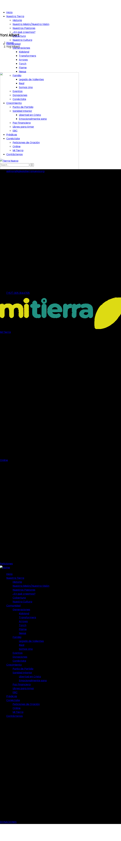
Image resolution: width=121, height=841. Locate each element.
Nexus (22, 71)
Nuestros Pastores (24, 28)
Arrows (23, 60)
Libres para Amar (23, 127)
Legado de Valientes (31, 79)
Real (21, 83)
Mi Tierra (18, 150)
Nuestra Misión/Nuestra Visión (31, 24)
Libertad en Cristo (30, 115)
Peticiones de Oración (26, 142)
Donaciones (20, 95)
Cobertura (19, 36)
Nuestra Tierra (15, 16)
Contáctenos (14, 154)
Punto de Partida (23, 107)
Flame (23, 67)
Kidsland (24, 52)
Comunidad (13, 44)
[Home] (5, 567)
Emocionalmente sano (33, 119)
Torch (22, 63)
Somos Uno (26, 87)
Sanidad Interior (22, 111)
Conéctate (19, 99)
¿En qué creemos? (24, 32)
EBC (15, 130)
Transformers (27, 56)
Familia (17, 75)
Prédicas (11, 134)
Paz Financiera (22, 123)
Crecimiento (14, 103)
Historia (17, 20)
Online (16, 146)
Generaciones (21, 48)
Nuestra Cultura (22, 40)
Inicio (9, 12)
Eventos (18, 91)
